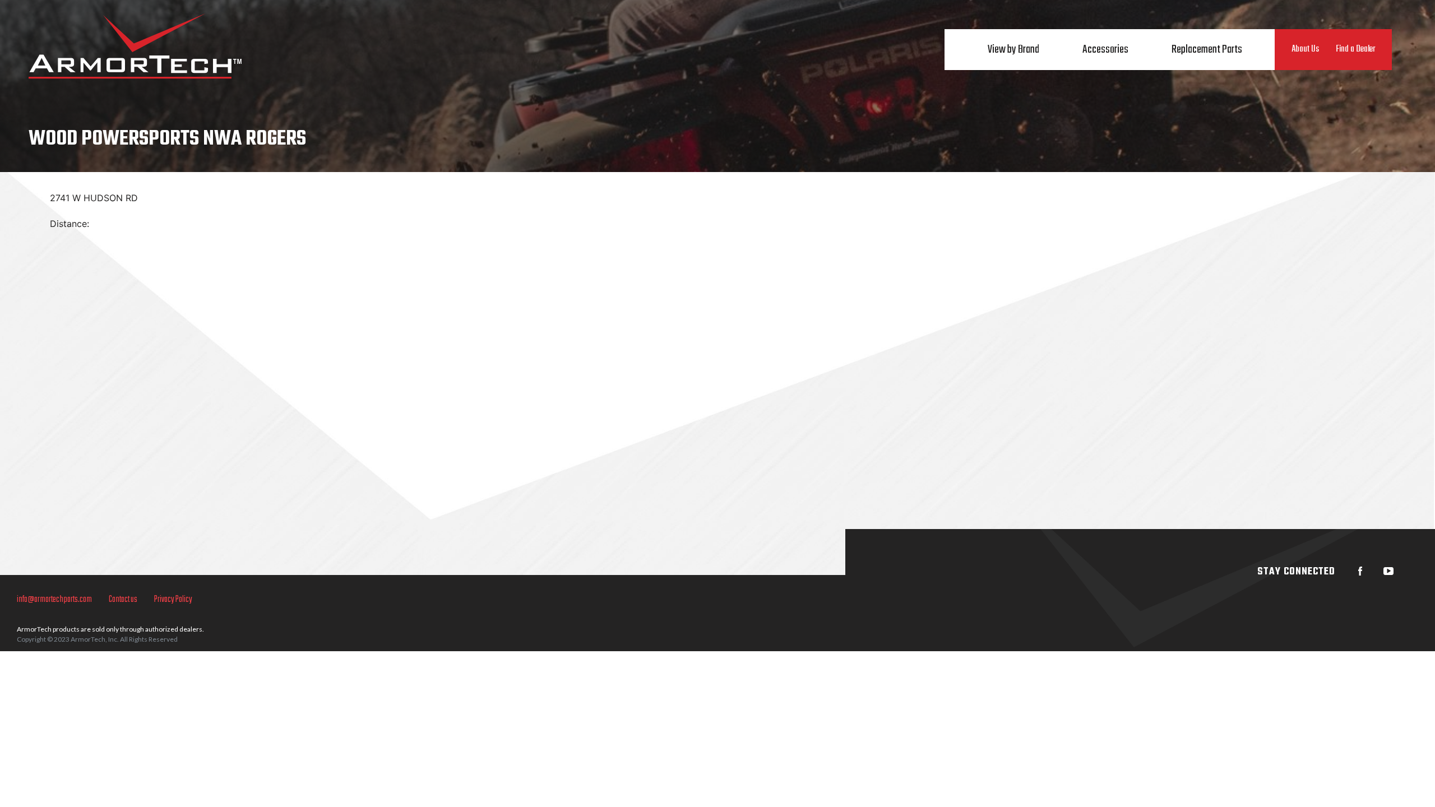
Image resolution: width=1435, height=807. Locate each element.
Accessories (1105, 49)
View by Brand (1013, 49)
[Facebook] (1360, 571)
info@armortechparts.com (54, 599)
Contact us (123, 599)
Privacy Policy (173, 599)
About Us (1305, 49)
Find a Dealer (1355, 49)
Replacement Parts (1207, 49)
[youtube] (1388, 571)
